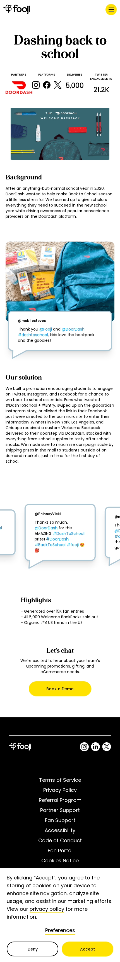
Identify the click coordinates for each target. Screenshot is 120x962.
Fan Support (60, 820)
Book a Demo (60, 689)
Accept (87, 949)
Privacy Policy (60, 790)
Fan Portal (60, 850)
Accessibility (60, 830)
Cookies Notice (60, 860)
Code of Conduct (60, 840)
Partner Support (60, 810)
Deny (33, 949)
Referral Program (60, 800)
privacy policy (47, 908)
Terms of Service (60, 779)
